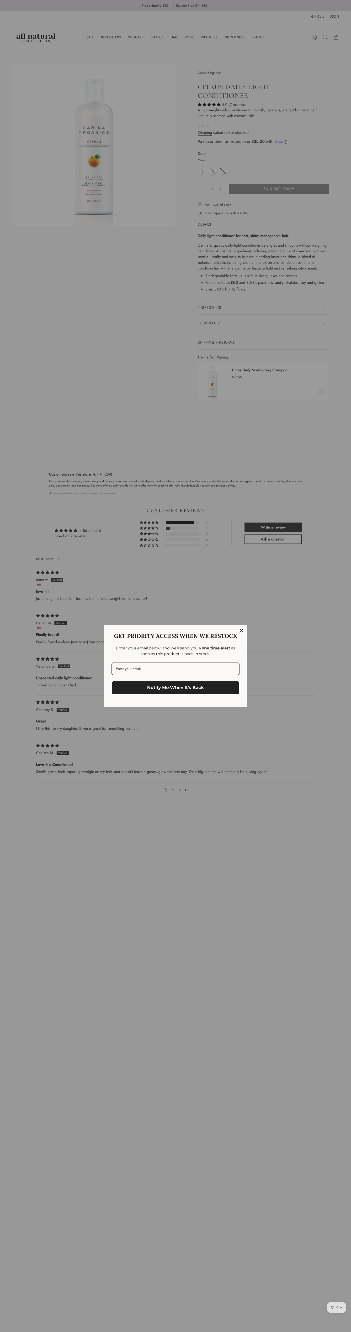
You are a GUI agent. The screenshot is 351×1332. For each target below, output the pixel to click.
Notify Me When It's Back (175, 687)
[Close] (241, 630)
